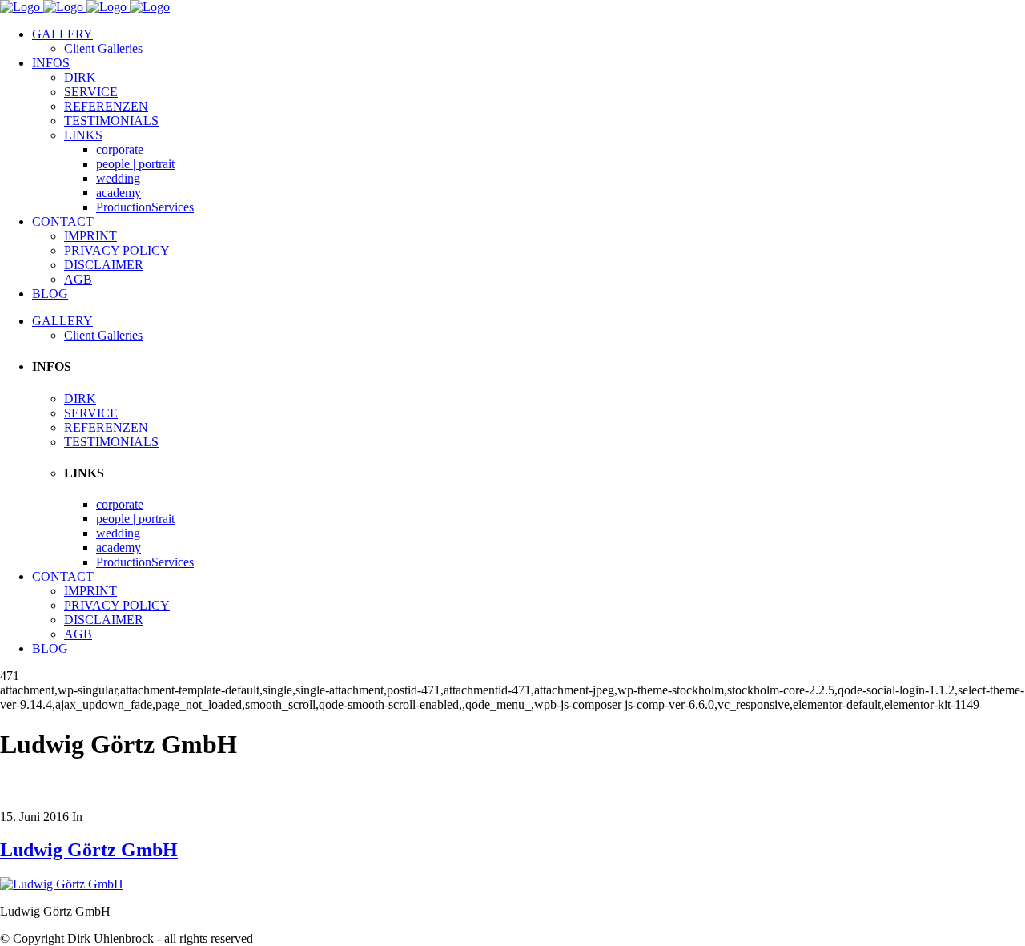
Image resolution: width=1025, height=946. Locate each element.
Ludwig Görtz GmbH (89, 849)
